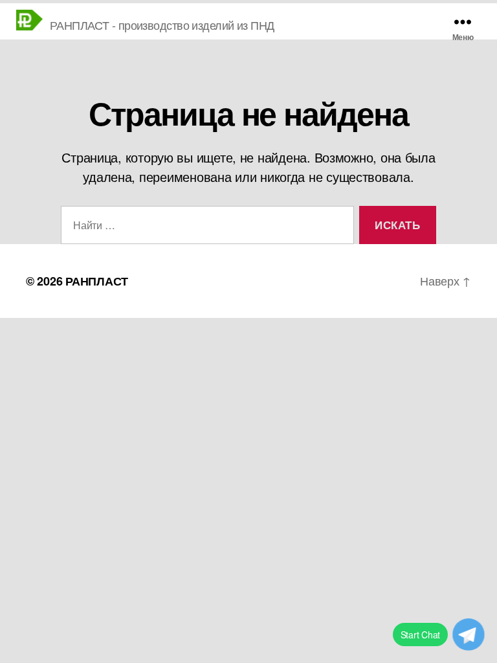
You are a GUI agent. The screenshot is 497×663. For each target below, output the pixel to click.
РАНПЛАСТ (96, 281)
